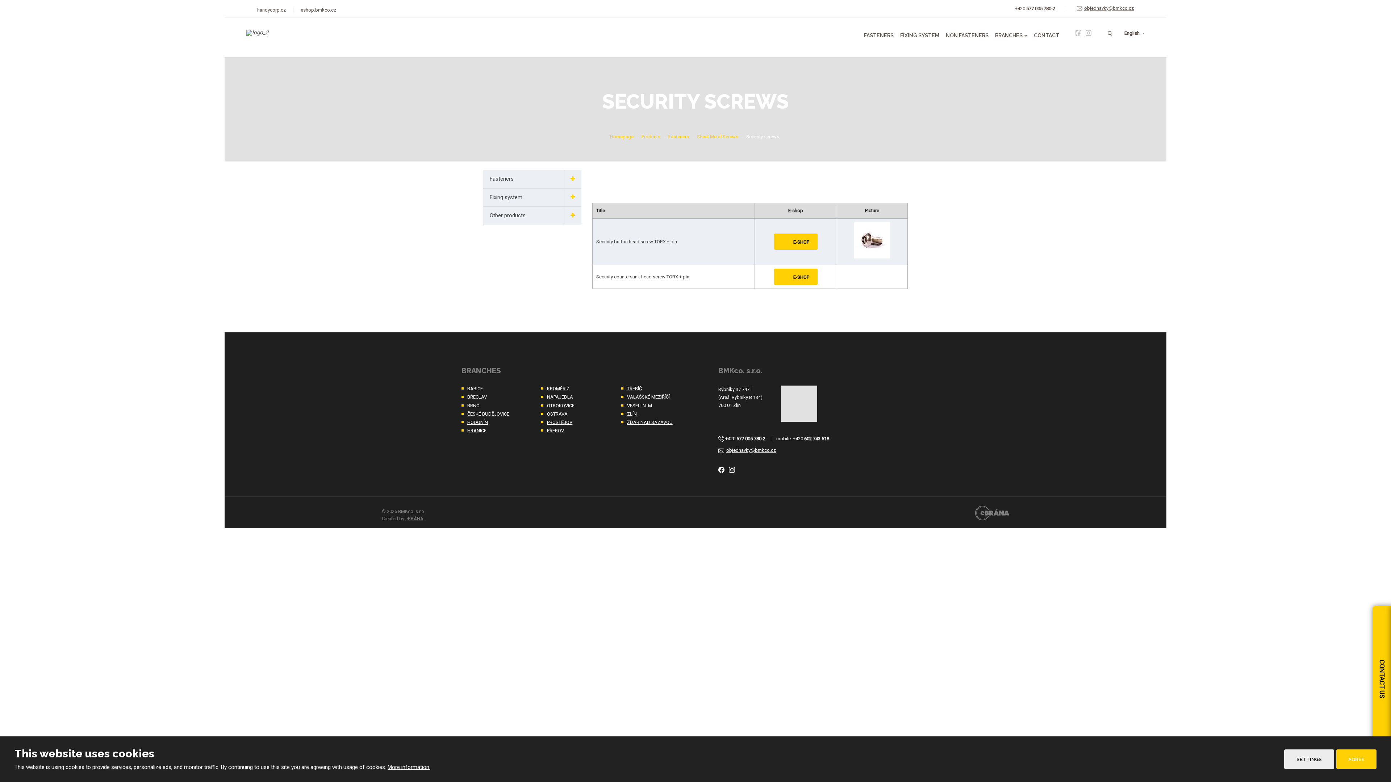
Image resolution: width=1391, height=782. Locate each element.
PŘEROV (555, 430)
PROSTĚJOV (559, 422)
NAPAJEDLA (560, 397)
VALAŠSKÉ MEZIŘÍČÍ (648, 397)
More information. (409, 767)
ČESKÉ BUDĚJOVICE (488, 414)
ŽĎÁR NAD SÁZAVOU (650, 422)
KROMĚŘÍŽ (558, 388)
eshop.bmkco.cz (318, 10)
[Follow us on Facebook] (1078, 33)
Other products (508, 215)
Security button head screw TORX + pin (636, 241)
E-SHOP (801, 242)
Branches (1009, 35)
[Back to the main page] (283, 38)
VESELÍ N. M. (640, 405)
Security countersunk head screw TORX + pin (642, 276)
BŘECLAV (477, 397)
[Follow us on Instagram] (1088, 33)
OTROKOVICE (561, 405)
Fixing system (919, 35)
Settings (1309, 759)
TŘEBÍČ (634, 388)
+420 (745, 438)
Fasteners (879, 35)
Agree (1356, 759)
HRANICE (476, 430)
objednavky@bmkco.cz (751, 450)
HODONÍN (477, 422)
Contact (1046, 35)
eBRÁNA (414, 518)
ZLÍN (632, 414)
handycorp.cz (271, 10)
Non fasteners (967, 35)
